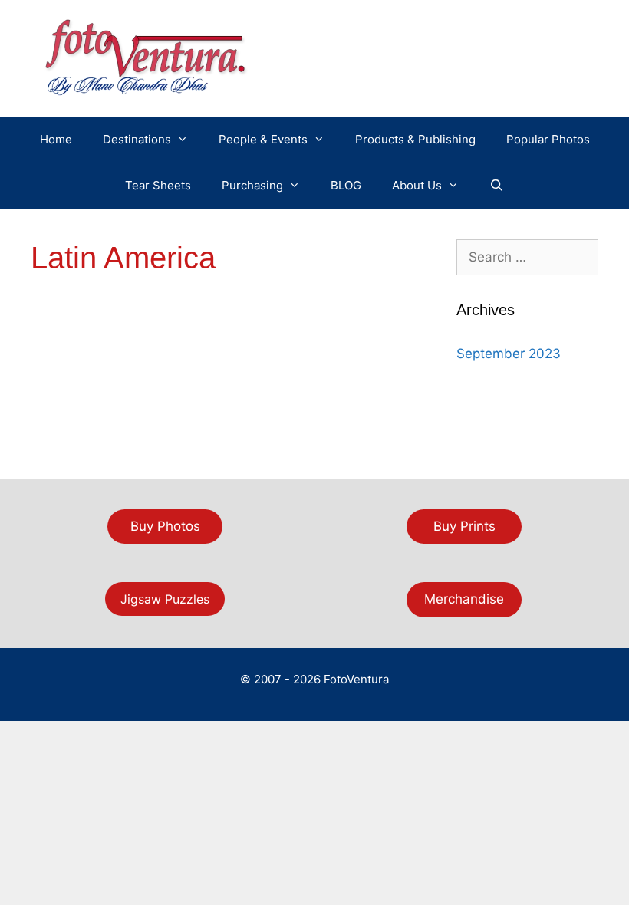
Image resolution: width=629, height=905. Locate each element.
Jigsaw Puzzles (164, 599)
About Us (417, 185)
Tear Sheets (158, 185)
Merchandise (464, 599)
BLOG (346, 185)
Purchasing (252, 185)
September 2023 (508, 353)
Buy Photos (165, 526)
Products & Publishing (415, 139)
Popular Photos (548, 139)
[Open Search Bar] (496, 186)
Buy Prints (464, 526)
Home (56, 139)
